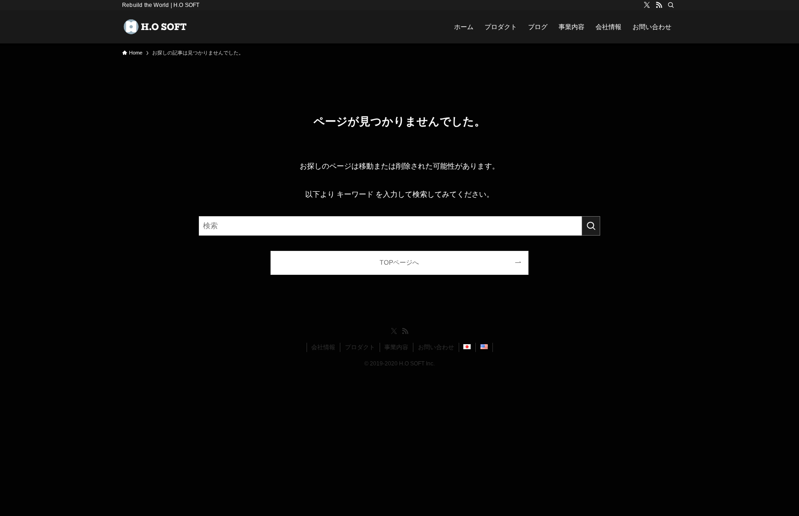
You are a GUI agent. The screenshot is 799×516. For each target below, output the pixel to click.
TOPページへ (399, 262)
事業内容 (396, 347)
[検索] (671, 5)
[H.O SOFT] (157, 27)
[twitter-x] (647, 5)
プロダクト (360, 347)
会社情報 (323, 347)
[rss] (659, 5)
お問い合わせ (436, 347)
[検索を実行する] (591, 226)
